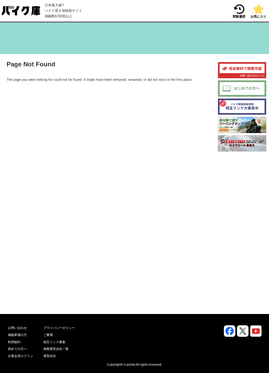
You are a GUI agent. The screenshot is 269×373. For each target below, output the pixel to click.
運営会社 (49, 356)
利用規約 (14, 342)
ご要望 (48, 335)
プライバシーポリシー (59, 328)
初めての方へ (17, 349)
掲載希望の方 (17, 335)
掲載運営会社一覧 (56, 349)
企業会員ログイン (20, 356)
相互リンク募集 (54, 342)
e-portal (129, 364)
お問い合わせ (17, 328)
